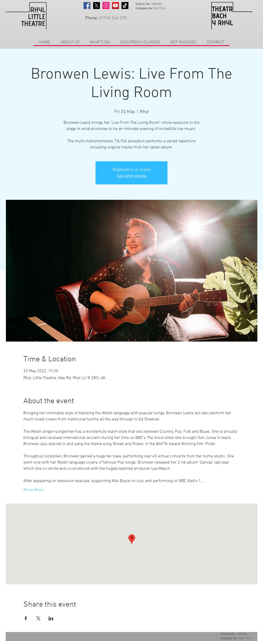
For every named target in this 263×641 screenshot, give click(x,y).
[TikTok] (124, 5)
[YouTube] (115, 5)
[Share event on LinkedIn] (51, 618)
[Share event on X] (38, 618)
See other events (131, 175)
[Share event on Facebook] (25, 618)
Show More (33, 490)
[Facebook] (86, 5)
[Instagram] (105, 5)
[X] (96, 5)
